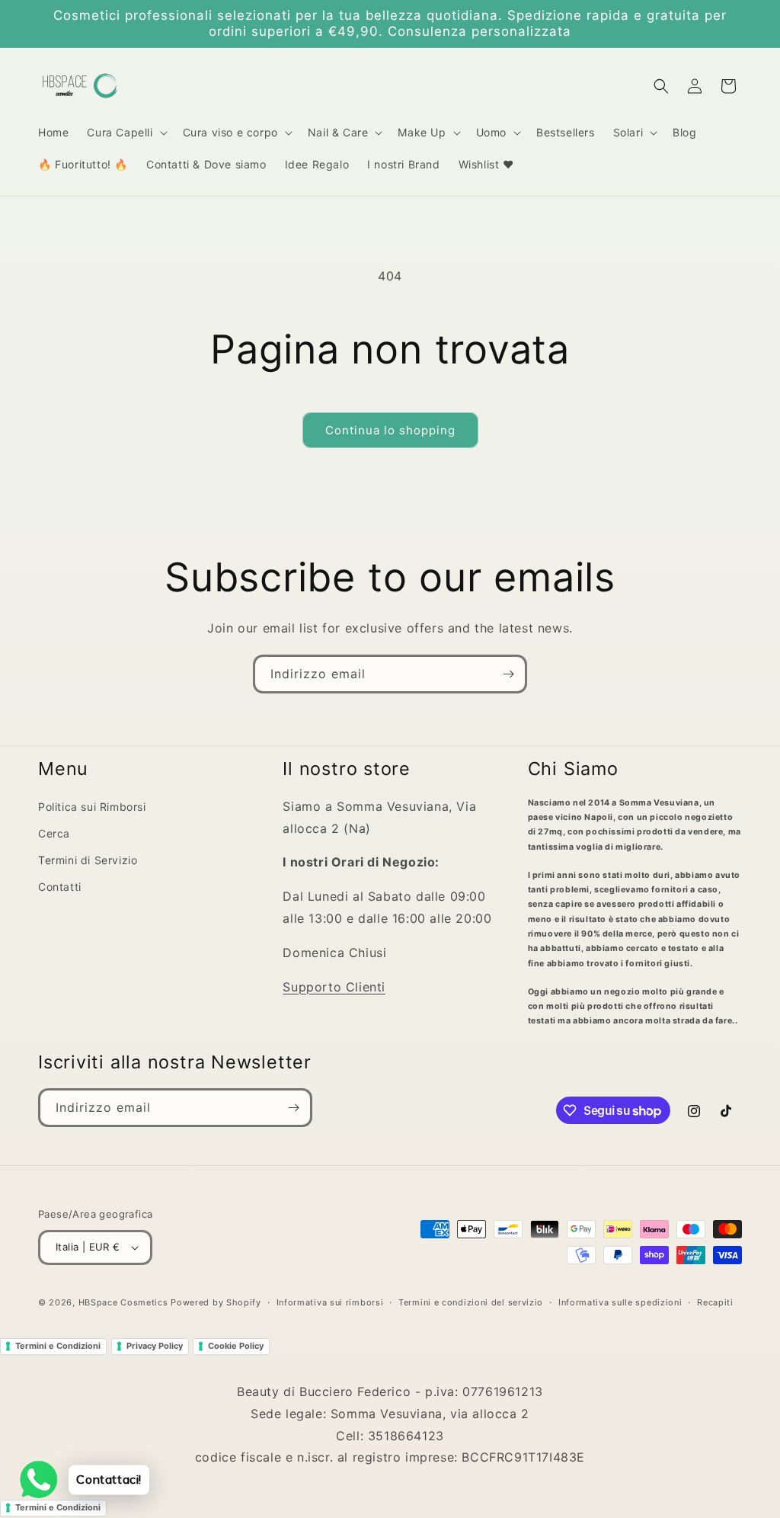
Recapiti (715, 1302)
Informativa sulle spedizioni (620, 1302)
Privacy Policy (154, 1345)
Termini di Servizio (87, 859)
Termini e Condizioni (58, 1345)
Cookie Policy (236, 1345)
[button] (125, 133)
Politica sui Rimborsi (92, 806)
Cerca (54, 833)
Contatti (60, 886)
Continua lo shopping (390, 430)
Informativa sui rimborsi (330, 1302)
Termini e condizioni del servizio (470, 1302)
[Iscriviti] (508, 674)
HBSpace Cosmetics (123, 1302)
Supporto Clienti (334, 986)
